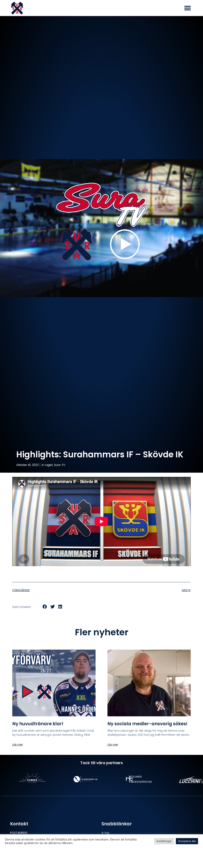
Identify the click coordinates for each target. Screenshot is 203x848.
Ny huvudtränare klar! (37, 724)
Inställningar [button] (164, 841)
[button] (187, 8)
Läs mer (17, 745)
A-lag (105, 833)
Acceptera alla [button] (187, 841)
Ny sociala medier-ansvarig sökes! (147, 724)
